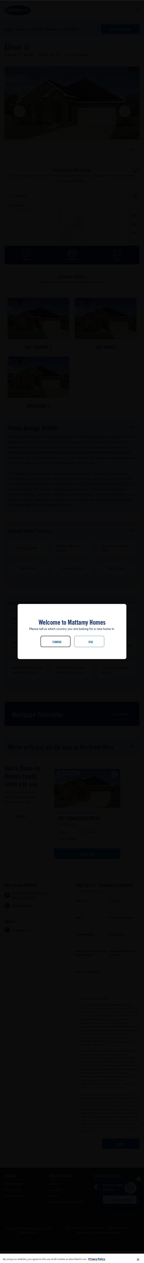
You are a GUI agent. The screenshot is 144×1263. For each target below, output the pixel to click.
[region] (72, 1258)
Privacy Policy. (96, 1259)
